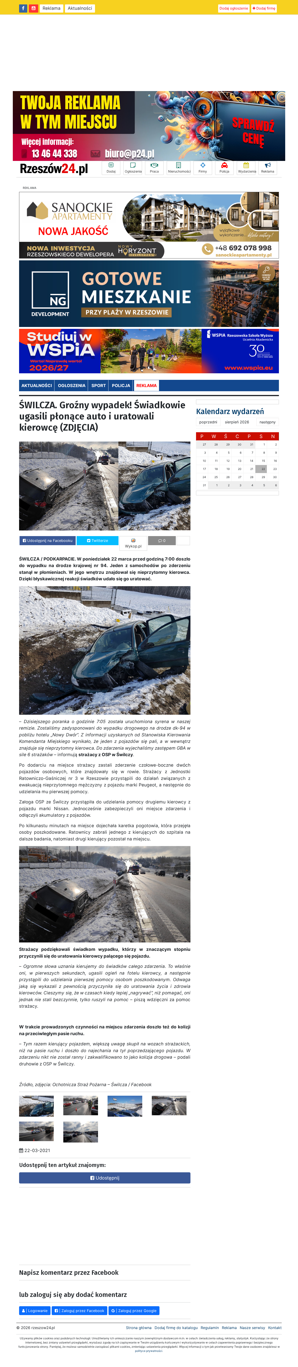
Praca (154, 171)
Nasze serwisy (252, 1327)
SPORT (98, 385)
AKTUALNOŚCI (36, 385)
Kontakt (275, 1327)
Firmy (203, 171)
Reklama (52, 8)
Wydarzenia (246, 171)
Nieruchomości (179, 171)
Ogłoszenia (133, 171)
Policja (224, 171)
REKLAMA (146, 385)
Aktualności (80, 8)
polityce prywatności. (149, 1351)
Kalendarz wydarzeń (230, 411)
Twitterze (99, 540)
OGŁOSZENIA (71, 385)
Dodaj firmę (265, 8)
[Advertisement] (149, 52)
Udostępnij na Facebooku (49, 540)
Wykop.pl (133, 546)
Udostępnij (106, 1178)
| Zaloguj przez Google (135, 1310)
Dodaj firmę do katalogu (176, 1327)
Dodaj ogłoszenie (234, 8)
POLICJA (121, 385)
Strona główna (139, 1327)
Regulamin (210, 1327)
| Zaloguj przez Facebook (81, 1310)
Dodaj (111, 171)
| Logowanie (36, 1310)
